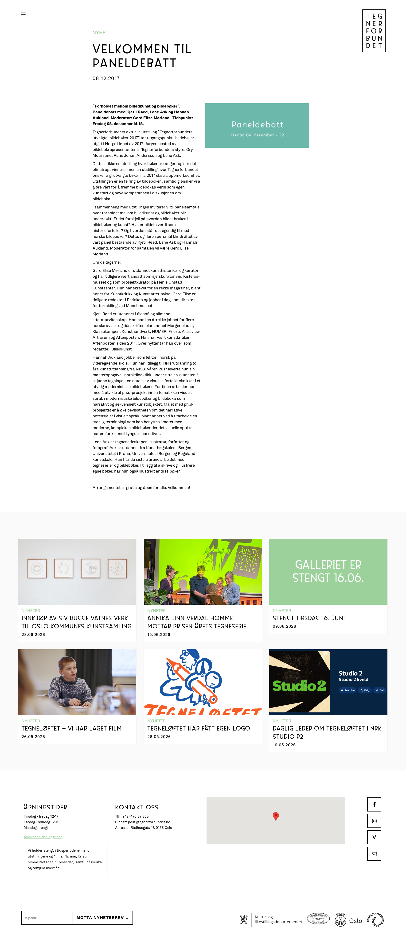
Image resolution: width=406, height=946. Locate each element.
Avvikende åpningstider (43, 837)
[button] (23, 12)
